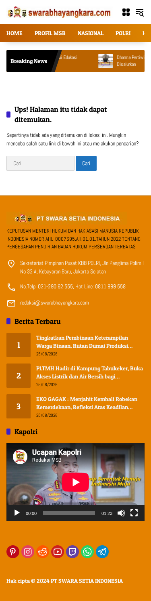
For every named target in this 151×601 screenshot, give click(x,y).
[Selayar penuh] (134, 513)
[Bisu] (121, 513)
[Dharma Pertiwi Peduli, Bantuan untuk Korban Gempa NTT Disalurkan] (97, 61)
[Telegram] (102, 551)
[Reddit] (42, 551)
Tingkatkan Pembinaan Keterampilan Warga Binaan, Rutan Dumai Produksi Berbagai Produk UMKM (82, 341)
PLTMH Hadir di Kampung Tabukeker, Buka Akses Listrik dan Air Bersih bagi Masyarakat (89, 372)
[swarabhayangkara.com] (59, 11)
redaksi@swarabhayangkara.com (54, 302)
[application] (75, 482)
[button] (140, 12)
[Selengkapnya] (75, 218)
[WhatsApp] (87, 551)
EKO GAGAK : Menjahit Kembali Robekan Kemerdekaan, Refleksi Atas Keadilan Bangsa (86, 403)
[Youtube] (57, 551)
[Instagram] (27, 551)
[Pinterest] (12, 551)
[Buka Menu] (126, 12)
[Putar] (17, 513)
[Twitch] (72, 551)
